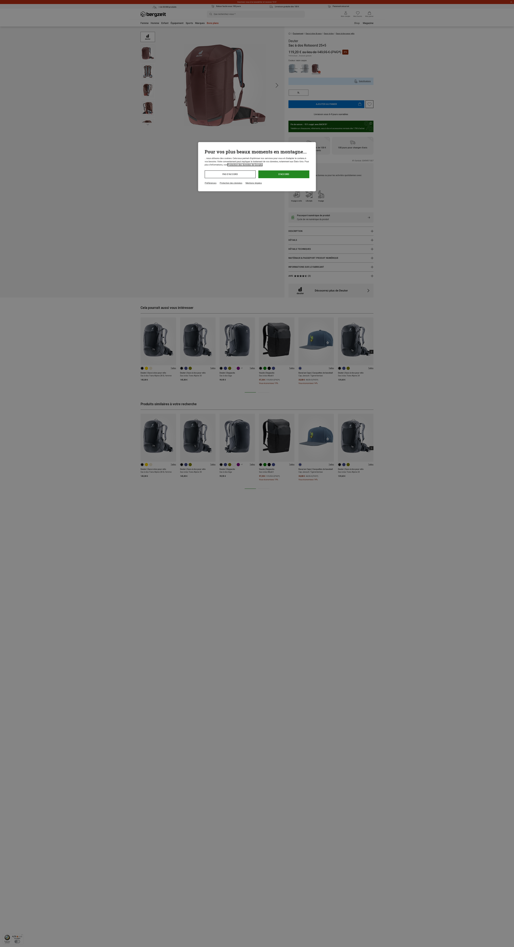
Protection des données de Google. (245, 164)
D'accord (283, 174)
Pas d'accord (230, 174)
